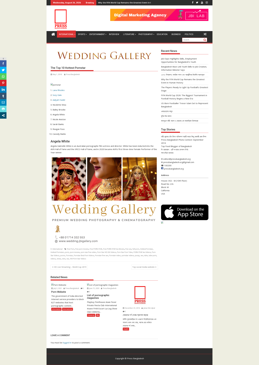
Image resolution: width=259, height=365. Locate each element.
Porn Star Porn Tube (124, 252)
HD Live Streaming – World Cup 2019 (70, 267)
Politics (189, 34)
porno (62, 255)
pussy (137, 255)
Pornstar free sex (101, 255)
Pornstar (69, 255)
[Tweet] (3, 70)
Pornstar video (115, 255)
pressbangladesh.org (174, 168)
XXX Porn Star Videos (78, 259)
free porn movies (82, 249)
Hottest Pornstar (146, 249)
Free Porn (70, 249)
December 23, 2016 (132, 308)
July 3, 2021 (57, 288)
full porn (136, 249)
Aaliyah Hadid (59, 100)
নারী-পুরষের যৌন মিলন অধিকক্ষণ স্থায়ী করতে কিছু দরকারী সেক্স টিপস (183, 136)
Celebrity (91, 315)
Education (162, 34)
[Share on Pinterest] (3, 83)
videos (53, 259)
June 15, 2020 (94, 288)
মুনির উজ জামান (166, 116)
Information (56, 309)
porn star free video (88, 252)
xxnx (63, 259)
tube (146, 255)
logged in (67, 342)
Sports (81, 34)
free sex (128, 249)
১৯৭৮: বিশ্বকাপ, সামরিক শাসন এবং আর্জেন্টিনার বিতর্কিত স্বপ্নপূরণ (183, 74)
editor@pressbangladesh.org (177, 159)
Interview (114, 34)
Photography (146, 34)
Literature (128, 34)
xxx (68, 259)
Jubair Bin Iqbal (149, 308)
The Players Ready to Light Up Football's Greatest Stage (124, 2)
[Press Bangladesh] (53, 33)
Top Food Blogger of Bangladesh (176, 146)
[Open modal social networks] (3, 115)
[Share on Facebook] (3, 63)
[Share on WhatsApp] (3, 76)
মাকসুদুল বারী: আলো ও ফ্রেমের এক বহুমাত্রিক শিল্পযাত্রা (179, 120)
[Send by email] (3, 102)
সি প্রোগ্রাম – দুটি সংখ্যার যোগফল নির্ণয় (174, 149)
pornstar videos (128, 255)
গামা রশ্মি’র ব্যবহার (167, 152)
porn (67, 252)
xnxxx (59, 259)
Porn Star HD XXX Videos (106, 252)
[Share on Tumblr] (3, 96)
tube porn (152, 255)
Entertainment (97, 34)
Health (126, 329)
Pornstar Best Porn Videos (84, 255)
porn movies (75, 252)
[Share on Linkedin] (3, 89)
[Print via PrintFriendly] (3, 109)
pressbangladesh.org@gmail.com (178, 162)
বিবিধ (98, 315)
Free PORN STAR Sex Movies (113, 249)
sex (142, 255)
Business (176, 34)
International (66, 34)
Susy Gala (57, 95)
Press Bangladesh (73, 74)
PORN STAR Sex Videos (142, 252)
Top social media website (143, 267)
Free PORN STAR (96, 249)
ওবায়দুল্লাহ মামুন (167, 111)
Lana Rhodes (59, 90)
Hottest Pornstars (57, 252)
